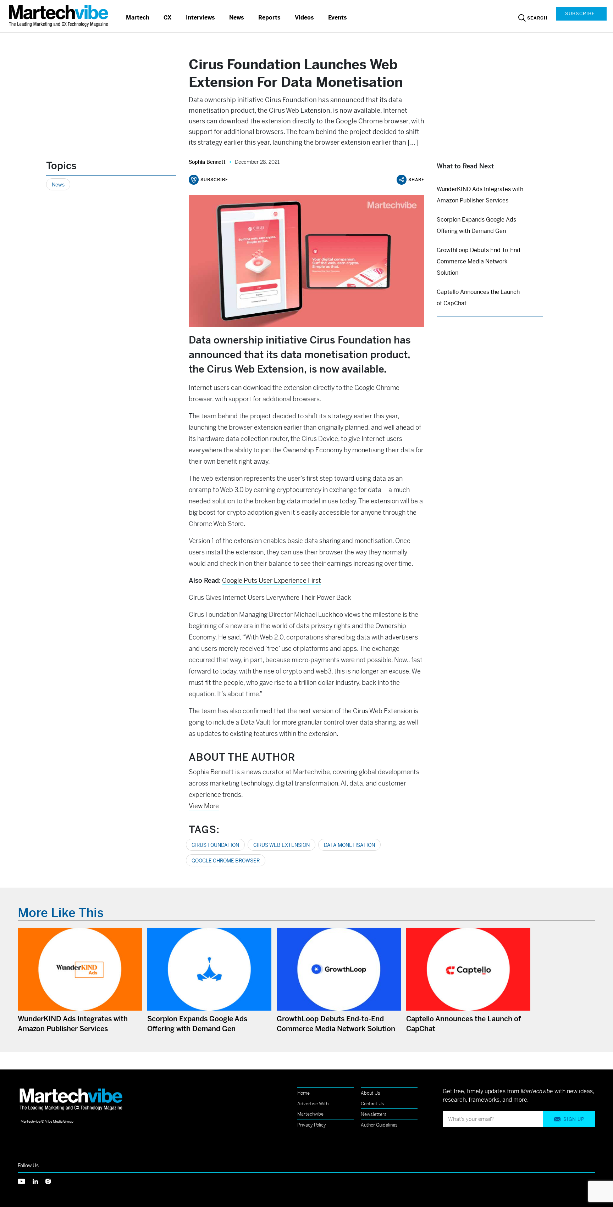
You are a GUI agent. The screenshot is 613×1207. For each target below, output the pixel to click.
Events (337, 17)
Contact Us (372, 1104)
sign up (573, 1119)
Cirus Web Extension (281, 845)
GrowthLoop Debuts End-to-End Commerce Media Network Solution (478, 261)
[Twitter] (25, 1181)
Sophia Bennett (207, 162)
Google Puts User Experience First (271, 580)
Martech (137, 17)
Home (303, 1093)
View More (204, 806)
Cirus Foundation (215, 845)
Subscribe (580, 14)
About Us (370, 1093)
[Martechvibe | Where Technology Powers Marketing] (59, 16)
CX (168, 17)
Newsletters (374, 1114)
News (236, 17)
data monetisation (349, 845)
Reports (269, 17)
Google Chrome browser (226, 860)
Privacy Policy (311, 1125)
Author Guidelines (379, 1125)
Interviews (200, 17)
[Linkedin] (39, 1181)
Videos (304, 17)
